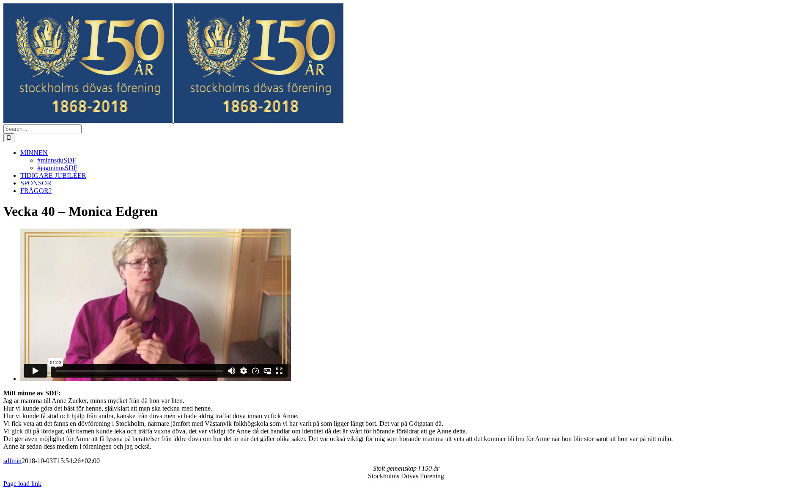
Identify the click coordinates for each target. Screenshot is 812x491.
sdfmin (12, 460)
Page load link (22, 483)
